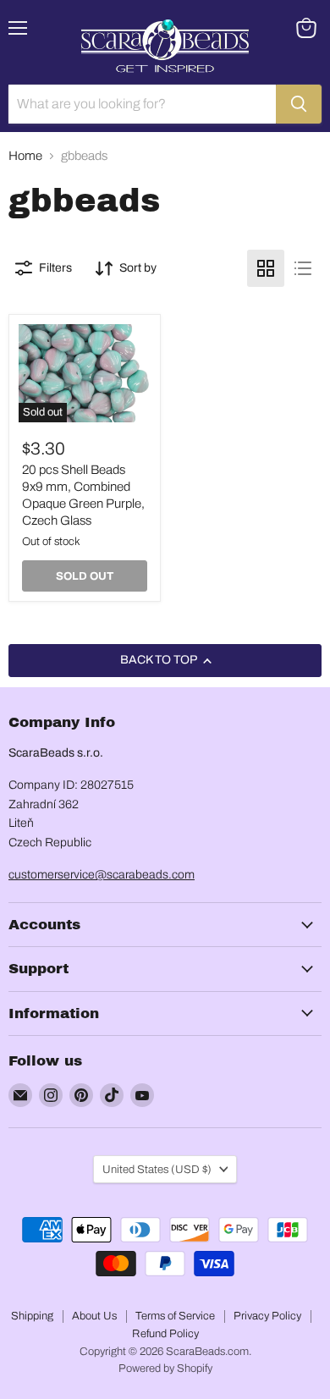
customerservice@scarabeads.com (101, 874)
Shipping (32, 1316)
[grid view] (265, 268)
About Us (94, 1316)
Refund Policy (165, 1334)
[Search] (299, 104)
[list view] (303, 268)
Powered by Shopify (165, 1368)
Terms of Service (175, 1316)
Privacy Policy (267, 1316)
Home (25, 155)
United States (157, 1169)
